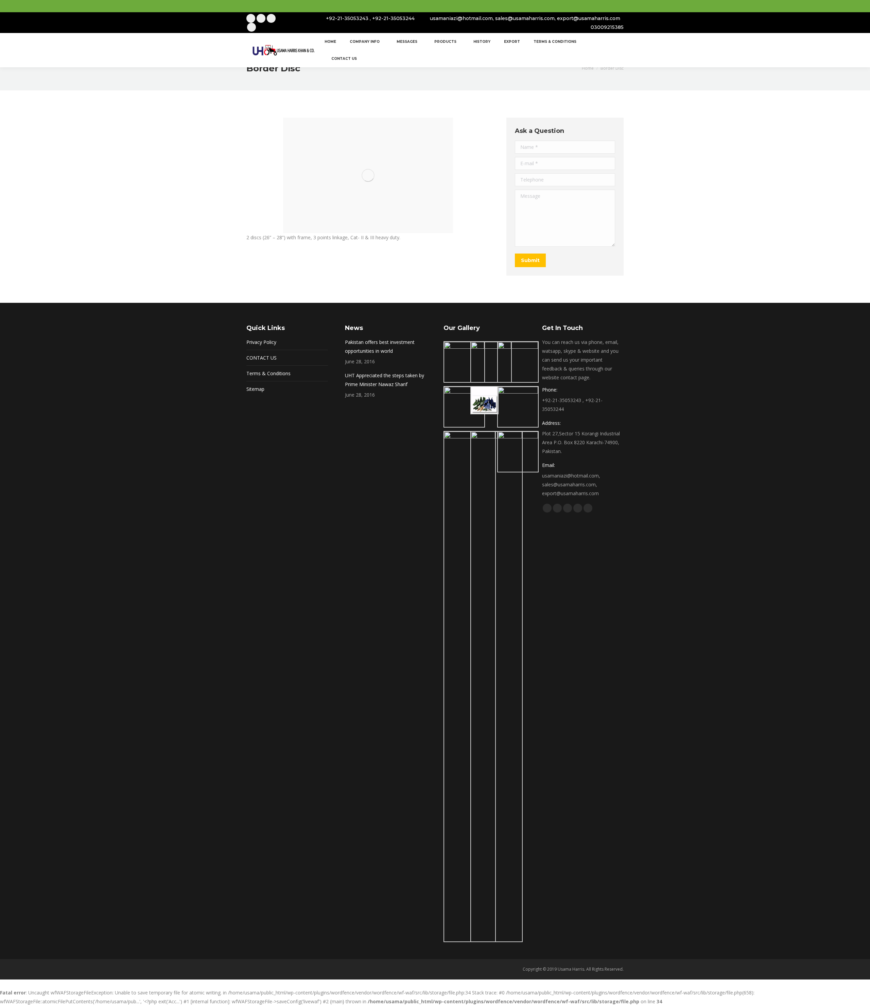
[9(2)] (496, 686)
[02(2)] (491, 362)
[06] (518, 407)
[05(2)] (483, 400)
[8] (469, 686)
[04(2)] (464, 407)
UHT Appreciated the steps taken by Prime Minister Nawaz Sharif (384, 379)
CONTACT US (261, 357)
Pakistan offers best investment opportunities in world (380, 346)
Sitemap (255, 389)
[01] (464, 362)
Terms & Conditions (268, 373)
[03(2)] (518, 362)
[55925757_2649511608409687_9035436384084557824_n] (518, 451)
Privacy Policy (261, 342)
